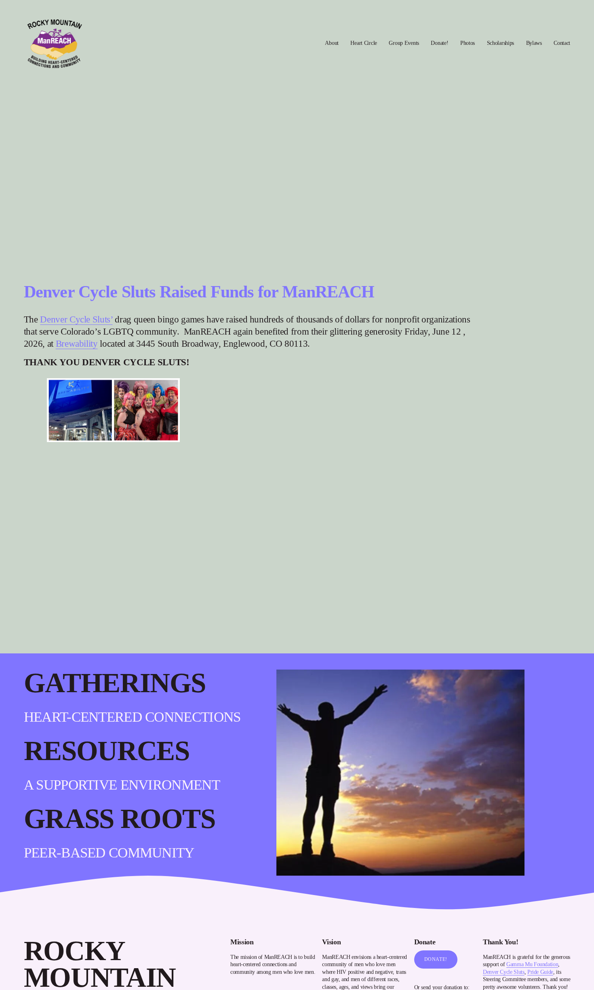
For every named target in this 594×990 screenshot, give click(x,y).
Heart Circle (363, 43)
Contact (562, 43)
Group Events (404, 43)
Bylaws (534, 43)
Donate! (439, 43)
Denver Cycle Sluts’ (76, 319)
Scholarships (500, 43)
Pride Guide (540, 972)
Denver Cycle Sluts (503, 972)
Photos (467, 43)
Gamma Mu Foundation (532, 964)
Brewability (77, 343)
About (332, 43)
